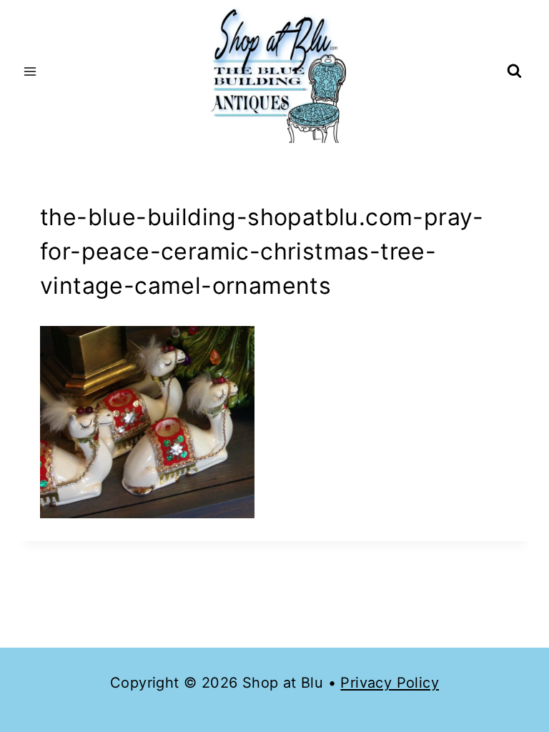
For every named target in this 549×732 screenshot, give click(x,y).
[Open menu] (30, 71)
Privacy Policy (389, 682)
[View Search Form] (514, 71)
